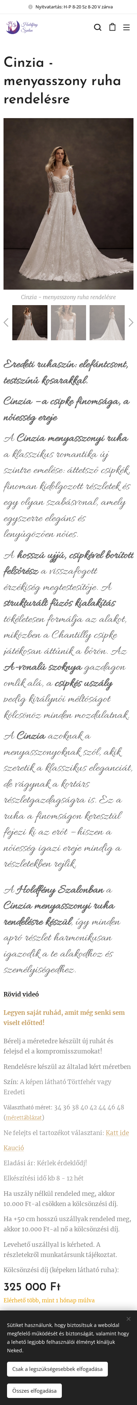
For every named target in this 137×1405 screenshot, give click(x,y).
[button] (97, 27)
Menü (126, 27)
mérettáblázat (24, 1117)
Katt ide (117, 1133)
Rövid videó (21, 994)
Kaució (14, 1148)
